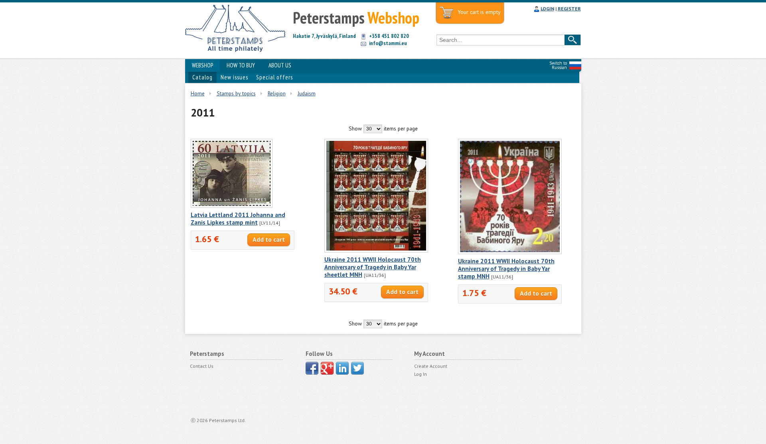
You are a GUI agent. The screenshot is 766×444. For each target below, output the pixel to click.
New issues (234, 77)
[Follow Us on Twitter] (357, 368)
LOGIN (547, 9)
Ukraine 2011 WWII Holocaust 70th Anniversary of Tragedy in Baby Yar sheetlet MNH (372, 267)
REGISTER (569, 9)
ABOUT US (279, 65)
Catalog (202, 77)
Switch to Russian (558, 65)
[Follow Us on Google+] (327, 368)
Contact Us (201, 366)
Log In (420, 374)
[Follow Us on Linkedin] (342, 368)
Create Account (430, 366)
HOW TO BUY (241, 65)
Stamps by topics (236, 93)
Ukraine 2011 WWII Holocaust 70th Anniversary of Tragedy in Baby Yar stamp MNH (506, 268)
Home (198, 93)
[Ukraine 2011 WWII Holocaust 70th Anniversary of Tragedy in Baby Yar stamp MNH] (510, 252)
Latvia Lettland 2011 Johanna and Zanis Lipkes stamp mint (238, 218)
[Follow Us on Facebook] (312, 368)
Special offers (274, 77)
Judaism (307, 93)
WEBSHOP (202, 65)
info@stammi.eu (388, 43)
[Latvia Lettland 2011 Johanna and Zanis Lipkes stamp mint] (231, 205)
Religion (277, 93)
